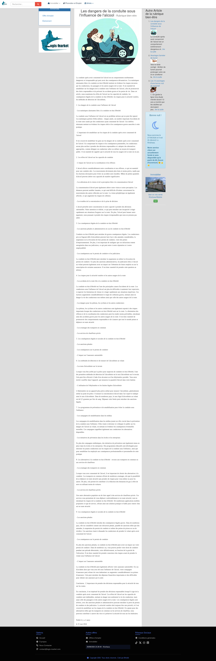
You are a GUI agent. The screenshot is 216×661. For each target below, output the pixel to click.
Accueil (42, 638)
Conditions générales (146, 638)
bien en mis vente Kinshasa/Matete (155, 195)
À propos (42, 642)
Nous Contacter (45, 645)
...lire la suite (157, 77)
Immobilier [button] (54, 3)
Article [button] (89, 3)
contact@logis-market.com (49, 649)
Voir (155, 201)
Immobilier (155, 174)
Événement (47, 21)
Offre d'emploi (48, 15)
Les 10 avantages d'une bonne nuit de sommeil (157, 83)
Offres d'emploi (95, 638)
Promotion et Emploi (73, 3)
